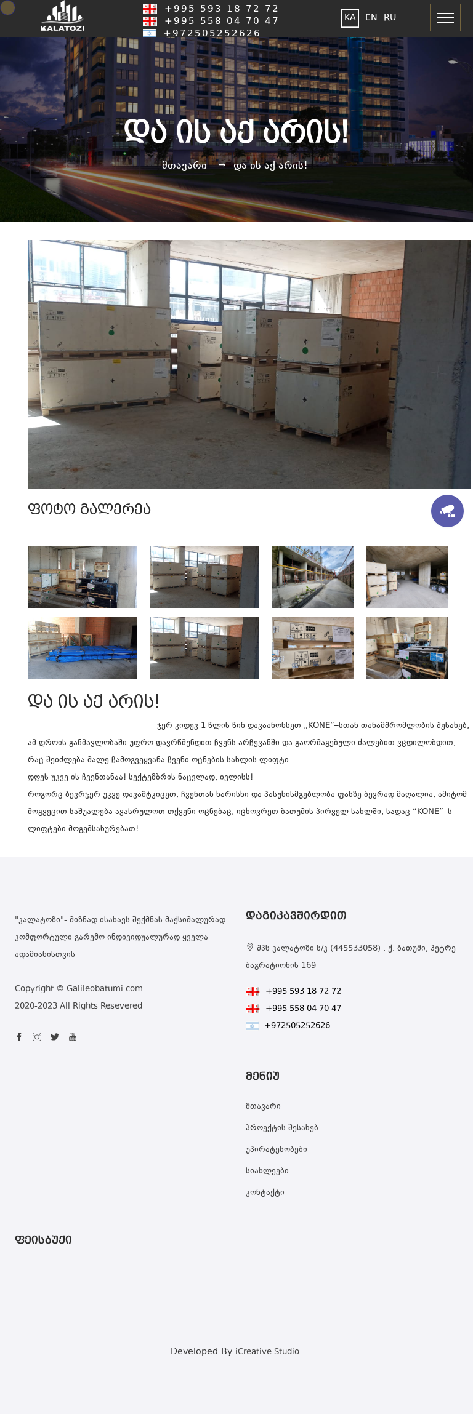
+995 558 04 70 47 (220, 22)
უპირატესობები (276, 1150)
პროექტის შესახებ (282, 1128)
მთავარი (184, 166)
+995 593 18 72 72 (220, 9)
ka (350, 18)
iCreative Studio (267, 1352)
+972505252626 (210, 34)
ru (390, 18)
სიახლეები (267, 1171)
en (371, 18)
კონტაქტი (265, 1193)
